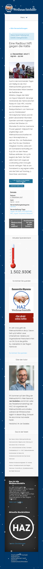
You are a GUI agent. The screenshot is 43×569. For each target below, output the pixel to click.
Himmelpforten (27, 211)
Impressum (15, 557)
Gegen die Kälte (15, 211)
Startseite (14, 555)
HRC (11, 213)
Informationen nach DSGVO (18, 559)
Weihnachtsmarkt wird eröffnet (16, 223)
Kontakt (25, 555)
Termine (13, 206)
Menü (22, 17)
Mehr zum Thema (16, 502)
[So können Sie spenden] (21, 322)
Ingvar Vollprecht (20, 213)
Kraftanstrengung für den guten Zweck (29, 223)
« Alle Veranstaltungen (18, 28)
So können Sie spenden (18, 353)
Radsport (29, 213)
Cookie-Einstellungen (17, 544)
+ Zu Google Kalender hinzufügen (20, 181)
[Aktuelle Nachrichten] (21, 527)
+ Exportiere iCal (16, 186)
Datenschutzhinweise (19, 562)
